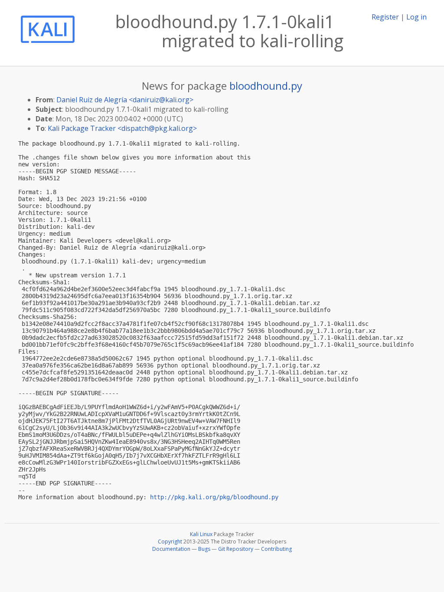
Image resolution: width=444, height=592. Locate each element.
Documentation (171, 549)
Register (385, 17)
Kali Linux (201, 534)
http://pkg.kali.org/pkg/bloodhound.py (214, 497)
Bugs (204, 549)
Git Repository (235, 549)
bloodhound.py (265, 85)
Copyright (170, 541)
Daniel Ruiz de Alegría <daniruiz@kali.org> (124, 99)
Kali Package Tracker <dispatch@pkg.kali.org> (122, 128)
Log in (416, 17)
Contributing (276, 549)
